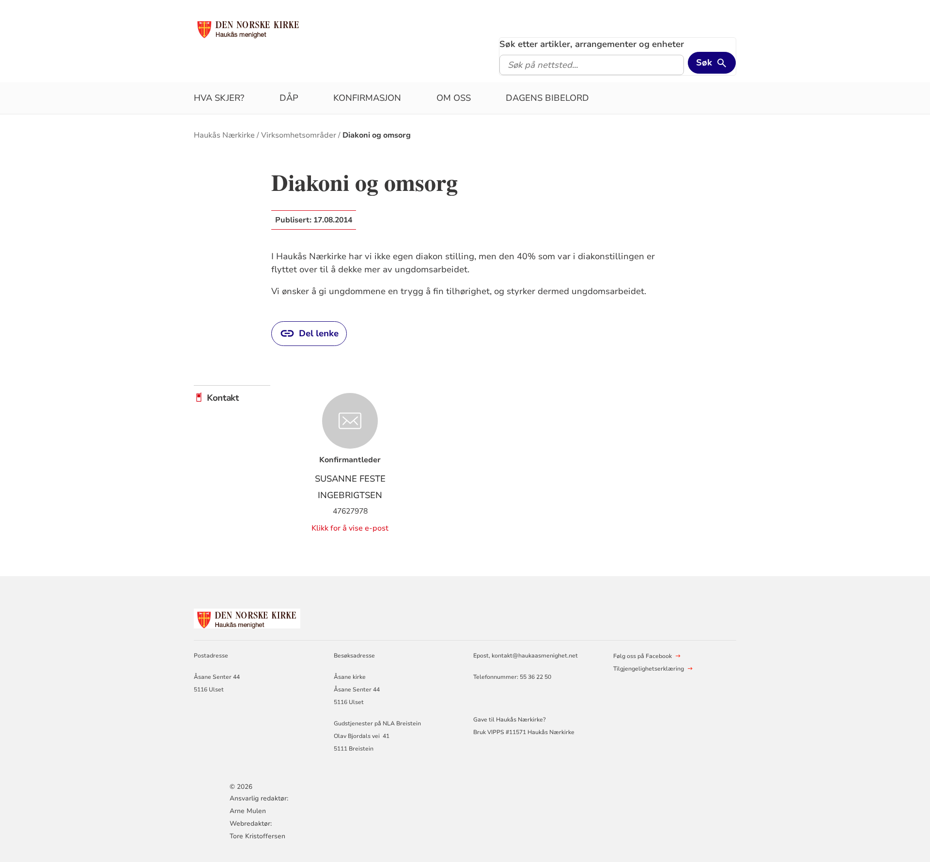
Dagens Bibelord (547, 98)
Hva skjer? (219, 98)
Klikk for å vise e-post (349, 528)
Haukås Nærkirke (224, 135)
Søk (704, 62)
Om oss (453, 98)
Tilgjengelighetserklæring (648, 669)
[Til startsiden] (248, 27)
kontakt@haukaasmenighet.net (535, 655)
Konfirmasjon (367, 98)
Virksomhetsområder (298, 135)
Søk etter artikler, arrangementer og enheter (591, 44)
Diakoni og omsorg (376, 135)
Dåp (288, 98)
